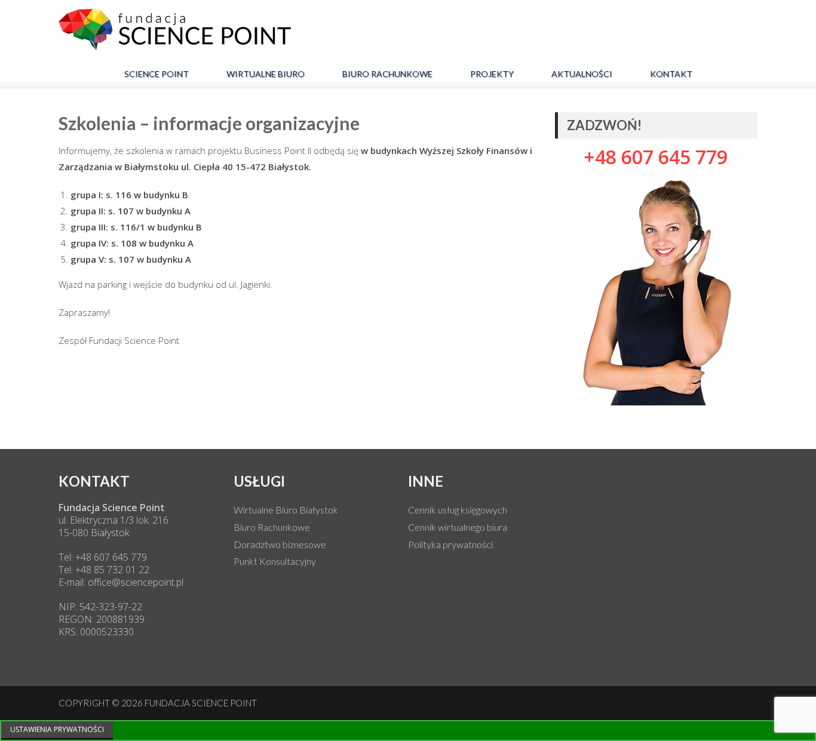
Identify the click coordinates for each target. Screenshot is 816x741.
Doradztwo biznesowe (280, 544)
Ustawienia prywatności (57, 729)
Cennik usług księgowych (457, 509)
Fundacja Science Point (201, 702)
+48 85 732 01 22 (111, 569)
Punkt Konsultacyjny (275, 561)
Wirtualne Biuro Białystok (286, 509)
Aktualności (581, 74)
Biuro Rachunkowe (387, 74)
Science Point (156, 74)
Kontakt (671, 74)
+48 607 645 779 (110, 557)
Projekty (492, 74)
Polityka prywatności (450, 544)
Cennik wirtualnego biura (457, 527)
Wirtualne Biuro (265, 74)
